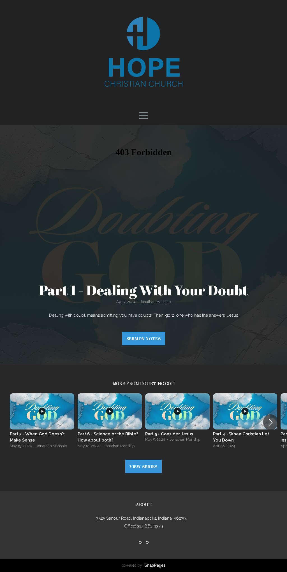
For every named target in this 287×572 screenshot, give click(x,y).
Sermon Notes (143, 338)
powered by (144, 565)
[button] (270, 422)
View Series (143, 466)
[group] (42, 422)
